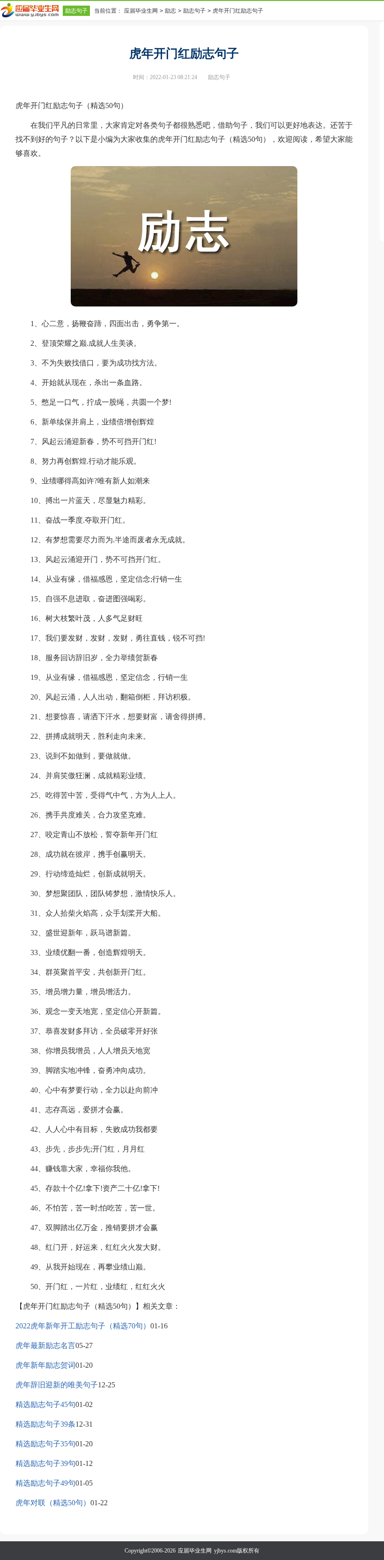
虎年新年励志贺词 (45, 1365)
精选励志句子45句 (45, 1404)
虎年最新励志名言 (45, 1345)
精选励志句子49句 (45, 1483)
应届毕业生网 (141, 10)
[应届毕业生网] (31, 10)
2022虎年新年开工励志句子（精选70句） (82, 1326)
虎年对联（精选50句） (52, 1503)
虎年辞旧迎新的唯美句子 (56, 1385)
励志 (170, 10)
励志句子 (76, 10)
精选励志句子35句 (45, 1444)
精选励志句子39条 (45, 1424)
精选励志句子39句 (45, 1463)
